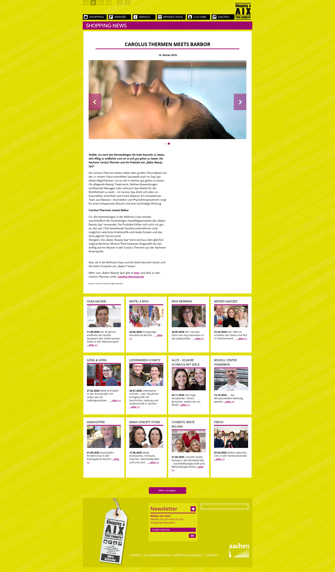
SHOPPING (96, 17)
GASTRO (223, 17)
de (108, 2)
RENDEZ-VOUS (173, 17)
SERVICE (144, 17)
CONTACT (211, 555)
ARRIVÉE (120, 17)
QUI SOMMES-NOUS (157, 555)
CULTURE (199, 17)
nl (86, 2)
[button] (95, 102)
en (101, 2)
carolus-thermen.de (131, 276)
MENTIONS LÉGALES (188, 555)
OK (192, 535)
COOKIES (134, 555)
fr (93, 2)
